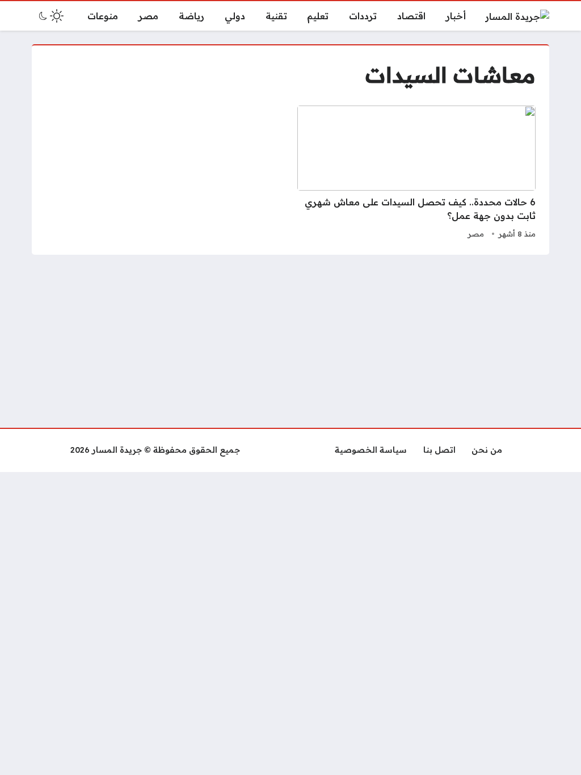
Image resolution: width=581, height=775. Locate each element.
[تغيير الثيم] (50, 16)
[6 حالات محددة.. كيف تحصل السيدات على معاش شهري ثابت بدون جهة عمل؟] (416, 174)
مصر (476, 233)
